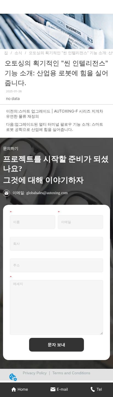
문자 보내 (56, 344)
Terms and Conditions (71, 373)
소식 (18, 53)
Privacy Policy (35, 373)
